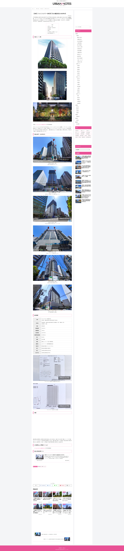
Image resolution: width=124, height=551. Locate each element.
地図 (48, 30)
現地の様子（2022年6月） (52, 27)
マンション (44, 466)
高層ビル (40, 466)
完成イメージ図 (50, 26)
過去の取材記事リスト (51, 33)
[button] (69, 485)
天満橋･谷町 (35, 466)
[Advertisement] (43, 475)
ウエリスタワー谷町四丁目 (40, 124)
